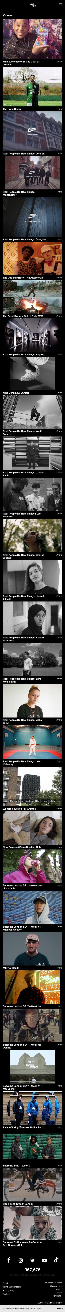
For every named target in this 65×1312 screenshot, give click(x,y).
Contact (6, 1294)
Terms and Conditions (12, 1287)
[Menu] (60, 5)
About (5, 1283)
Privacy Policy (8, 1290)
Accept (60, 1308)
